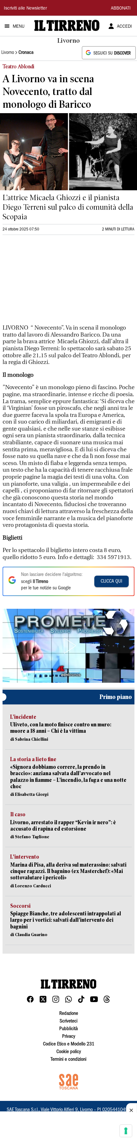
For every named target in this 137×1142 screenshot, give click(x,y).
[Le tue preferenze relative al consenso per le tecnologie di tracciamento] (126, 1131)
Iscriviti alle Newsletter (25, 8)
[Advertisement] (50, 282)
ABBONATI (121, 8)
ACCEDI (124, 27)
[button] (68, 645)
